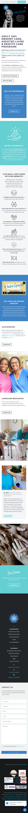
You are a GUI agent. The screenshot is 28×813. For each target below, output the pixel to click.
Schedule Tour (14, 111)
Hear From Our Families (10, 76)
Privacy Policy (20, 746)
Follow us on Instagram (14, 677)
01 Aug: (13, 494)
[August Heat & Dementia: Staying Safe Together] (14, 477)
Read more (8, 516)
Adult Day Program (10, 335)
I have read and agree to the (13, 746)
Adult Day (5, 52)
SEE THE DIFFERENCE (14, 91)
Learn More (6, 344)
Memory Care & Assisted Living (15, 52)
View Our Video (7, 80)
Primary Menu (25, 8)
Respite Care (7, 53)
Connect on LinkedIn (14, 672)
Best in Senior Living (12, 794)
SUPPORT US (21, 2)
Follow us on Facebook (14, 667)
